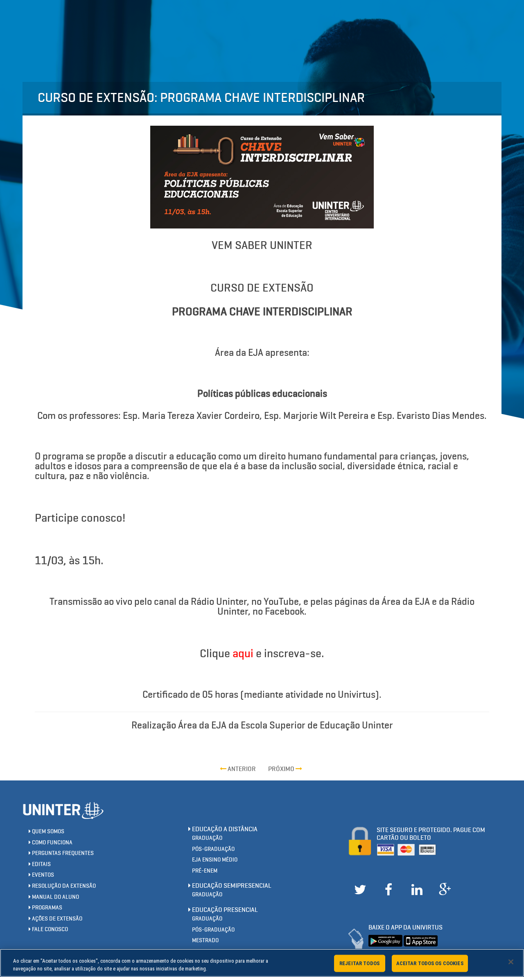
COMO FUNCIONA (51, 842)
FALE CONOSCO (49, 929)
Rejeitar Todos (359, 963)
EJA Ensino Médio (214, 859)
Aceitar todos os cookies (429, 963)
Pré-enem (204, 870)
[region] (262, 963)
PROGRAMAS (46, 907)
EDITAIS (41, 864)
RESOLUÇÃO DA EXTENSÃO (63, 885)
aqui (243, 653)
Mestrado (205, 940)
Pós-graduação (213, 849)
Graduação (207, 838)
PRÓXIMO (282, 769)
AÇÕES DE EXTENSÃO (56, 918)
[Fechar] (511, 962)
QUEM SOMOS (47, 831)
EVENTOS (42, 874)
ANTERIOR (241, 769)
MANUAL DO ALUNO (55, 896)
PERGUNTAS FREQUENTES (62, 853)
